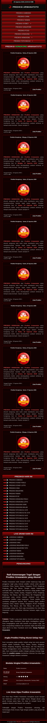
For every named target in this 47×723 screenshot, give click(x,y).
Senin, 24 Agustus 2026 (27, 121)
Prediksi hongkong (12, 73)
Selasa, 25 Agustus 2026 (27, 79)
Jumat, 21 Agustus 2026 (27, 247)
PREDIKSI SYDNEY (22, 23)
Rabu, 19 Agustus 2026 (27, 332)
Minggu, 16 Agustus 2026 (27, 458)
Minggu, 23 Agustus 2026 (27, 163)
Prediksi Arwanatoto (32, 73)
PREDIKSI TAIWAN (23, 20)
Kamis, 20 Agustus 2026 (27, 289)
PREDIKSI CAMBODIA (23, 13)
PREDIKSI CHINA (23, 16)
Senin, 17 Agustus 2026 (27, 416)
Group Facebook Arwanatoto (24, 672)
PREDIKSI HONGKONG (22, 37)
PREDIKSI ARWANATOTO (23, 721)
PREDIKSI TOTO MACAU (22, 41)
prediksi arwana (14, 653)
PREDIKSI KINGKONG (22, 34)
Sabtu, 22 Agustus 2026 (27, 205)
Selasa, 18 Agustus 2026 (27, 374)
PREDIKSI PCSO (23, 30)
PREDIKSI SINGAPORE (23, 27)
